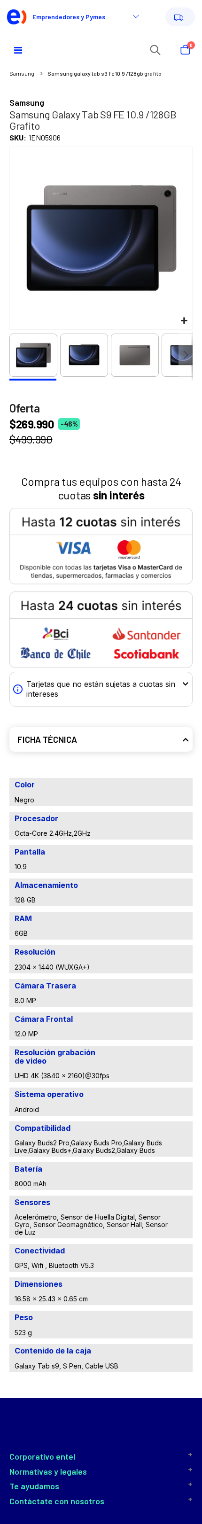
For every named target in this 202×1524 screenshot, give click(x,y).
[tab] (101, 739)
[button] (184, 321)
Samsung (21, 73)
